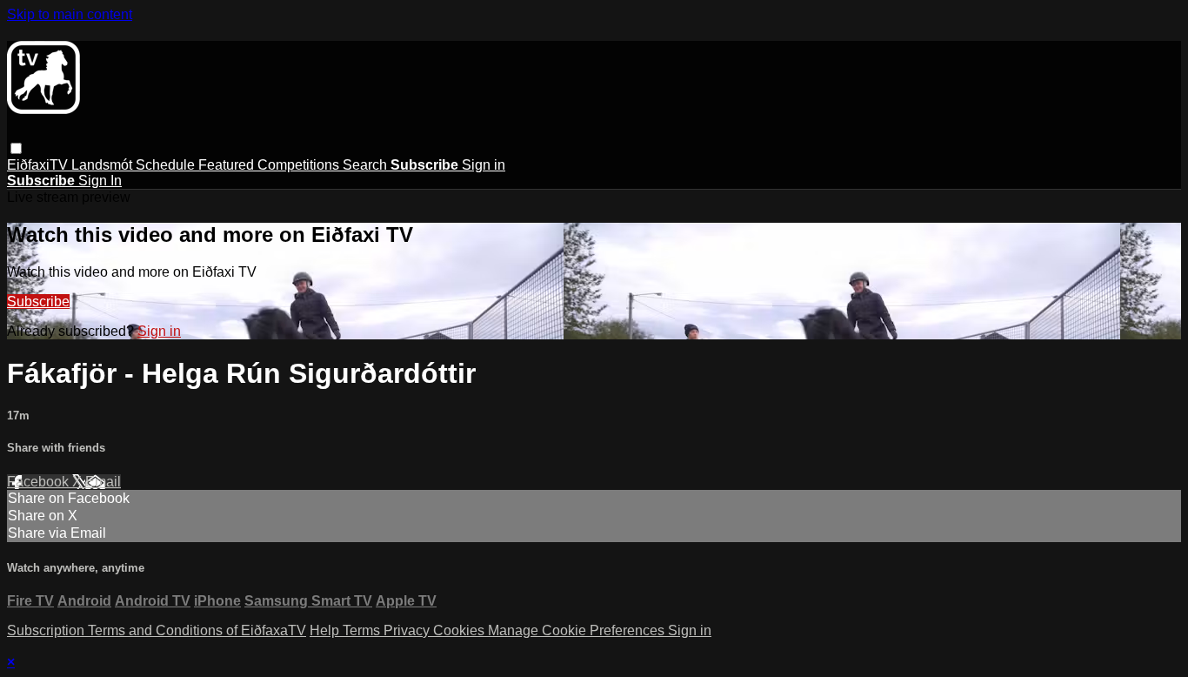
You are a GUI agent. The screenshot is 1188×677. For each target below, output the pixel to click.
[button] (16, 148)
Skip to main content (69, 14)
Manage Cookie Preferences (578, 630)
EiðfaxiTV (39, 165)
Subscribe (38, 301)
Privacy (408, 630)
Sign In (100, 180)
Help (326, 630)
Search (366, 165)
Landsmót (103, 165)
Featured (227, 165)
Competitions (300, 165)
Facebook (39, 481)
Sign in (483, 165)
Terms (363, 630)
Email (103, 481)
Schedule (167, 165)
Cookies (460, 630)
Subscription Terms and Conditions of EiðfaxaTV (156, 630)
